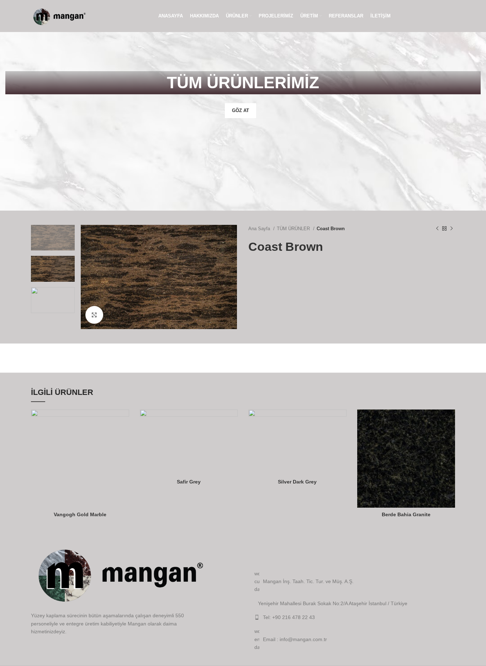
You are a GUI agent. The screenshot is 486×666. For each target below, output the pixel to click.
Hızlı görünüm (124, 421)
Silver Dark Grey (297, 482)
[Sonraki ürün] (451, 228)
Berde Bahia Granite (406, 514)
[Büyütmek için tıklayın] (94, 315)
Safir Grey (189, 482)
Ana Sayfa (259, 228)
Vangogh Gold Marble (80, 514)
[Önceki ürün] (437, 228)
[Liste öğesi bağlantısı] (354, 617)
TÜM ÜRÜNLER (294, 228)
